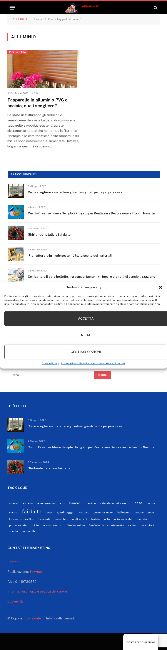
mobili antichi (78, 519)
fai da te (31, 511)
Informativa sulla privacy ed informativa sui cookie (93, 363)
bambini (75, 503)
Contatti (13, 562)
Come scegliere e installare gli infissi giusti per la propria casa (75, 192)
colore (151, 503)
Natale (95, 519)
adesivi (13, 503)
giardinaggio (65, 512)
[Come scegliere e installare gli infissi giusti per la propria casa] (16, 191)
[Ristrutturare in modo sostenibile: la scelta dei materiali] (16, 254)
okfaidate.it (35, 618)
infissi (151, 512)
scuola (13, 531)
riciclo (35, 525)
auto (62, 503)
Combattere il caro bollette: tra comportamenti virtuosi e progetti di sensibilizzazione (91, 276)
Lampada (44, 519)
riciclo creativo (52, 525)
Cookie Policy (50, 363)
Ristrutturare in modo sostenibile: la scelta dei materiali (70, 255)
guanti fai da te (103, 512)
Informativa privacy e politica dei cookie (37, 591)
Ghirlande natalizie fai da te (49, 234)
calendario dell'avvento (115, 503)
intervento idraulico (21, 519)
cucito (13, 512)
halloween (124, 512)
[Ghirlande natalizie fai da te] (16, 233)
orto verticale (123, 519)
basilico (91, 503)
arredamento (46, 503)
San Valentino (76, 525)
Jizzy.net (36, 571)
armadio (27, 503)
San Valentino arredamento (106, 525)
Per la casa (17, 52)
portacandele (18, 525)
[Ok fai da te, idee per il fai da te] (83, 8)
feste (49, 512)
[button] (160, 287)
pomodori (142, 519)
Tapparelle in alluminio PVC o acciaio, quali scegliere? (37, 102)
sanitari (132, 525)
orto (107, 519)
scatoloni (148, 525)
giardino (84, 512)
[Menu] (12, 8)
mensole (60, 519)
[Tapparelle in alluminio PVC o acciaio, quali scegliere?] (43, 69)
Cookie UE (15, 601)
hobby (139, 512)
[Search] (155, 8)
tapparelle (29, 531)
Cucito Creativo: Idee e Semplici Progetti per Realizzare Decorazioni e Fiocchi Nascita (91, 213)
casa (138, 503)
